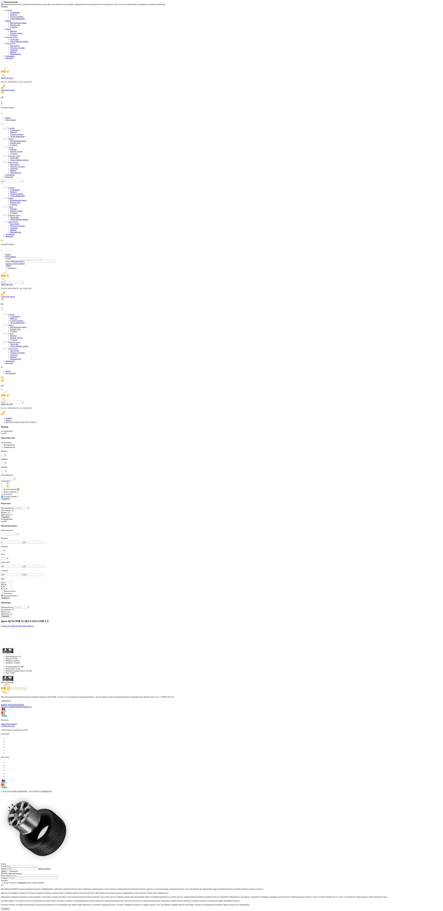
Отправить (5, 909)
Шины (8, 21)
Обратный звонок (8, 90)
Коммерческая (9, 447)
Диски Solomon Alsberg (19, 41)
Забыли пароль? (17, 261)
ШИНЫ (4, 705)
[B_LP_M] (6, 589)
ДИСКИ (4, 707)
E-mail (8, 259)
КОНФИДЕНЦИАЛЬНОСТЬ (19, 707)
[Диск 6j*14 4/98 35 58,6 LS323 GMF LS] (17, 626)
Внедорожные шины (18, 23)
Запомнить (12, 268)
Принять (4, 6)
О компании (15, 12)
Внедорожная (9, 445)
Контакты (9, 58)
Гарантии (14, 50)
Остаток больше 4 (11, 496)
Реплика (13, 31)
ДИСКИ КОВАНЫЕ (16, 705)
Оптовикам (10, 56)
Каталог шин (15, 25)
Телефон (4, 878)
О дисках (13, 35)
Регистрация (10, 120)
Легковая (7, 443)
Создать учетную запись (15, 263)
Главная (11, 128)
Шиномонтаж (15, 54)
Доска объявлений (17, 19)
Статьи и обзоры (16, 17)
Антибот (4, 880)
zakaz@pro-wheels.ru (9, 724)
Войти (8, 118)
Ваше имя (5, 876)
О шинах (13, 27)
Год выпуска (6, 510)
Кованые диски (14, 156)
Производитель (7, 508)
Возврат (13, 52)
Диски (8, 29)
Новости (13, 14)
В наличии (8, 494)
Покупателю (13, 162)
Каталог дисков (16, 33)
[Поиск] (23, 181)
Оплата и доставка (17, 48)
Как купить (14, 46)
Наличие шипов (10, 489)
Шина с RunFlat (10, 492)
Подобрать (5, 499)
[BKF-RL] (6, 585)
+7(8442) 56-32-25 (8, 726)
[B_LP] (6, 583)
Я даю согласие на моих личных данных (23, 883)
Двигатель (5, 515)
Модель (4, 512)
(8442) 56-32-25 (7, 78)
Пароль (8, 261)
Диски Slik (14, 39)
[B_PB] (6, 587)
